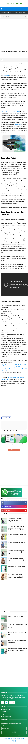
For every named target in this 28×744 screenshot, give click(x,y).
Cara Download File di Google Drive (10, 431)
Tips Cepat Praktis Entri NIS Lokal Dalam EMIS (14, 365)
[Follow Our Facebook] (2, 702)
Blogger (17, 741)
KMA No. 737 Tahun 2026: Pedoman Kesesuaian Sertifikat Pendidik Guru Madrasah (17, 626)
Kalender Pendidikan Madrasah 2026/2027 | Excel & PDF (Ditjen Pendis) (16, 520)
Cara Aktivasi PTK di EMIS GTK (15, 616)
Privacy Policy (6, 713)
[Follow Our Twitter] (6, 702)
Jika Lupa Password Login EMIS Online (12, 367)
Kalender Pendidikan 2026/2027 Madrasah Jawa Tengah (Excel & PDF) (16, 552)
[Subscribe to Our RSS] (13, 702)
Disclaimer (5, 711)
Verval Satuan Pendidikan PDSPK (11, 112)
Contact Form (6, 709)
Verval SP (6, 76)
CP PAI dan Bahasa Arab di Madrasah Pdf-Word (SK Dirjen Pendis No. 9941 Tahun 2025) (16, 575)
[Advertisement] (14, 34)
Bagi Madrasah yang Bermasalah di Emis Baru (13, 444)
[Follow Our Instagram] (10, 702)
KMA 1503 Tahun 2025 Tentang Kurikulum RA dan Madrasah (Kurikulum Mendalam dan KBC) (16, 528)
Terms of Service (7, 716)
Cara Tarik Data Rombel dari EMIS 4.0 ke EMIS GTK (13, 12)
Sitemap (5, 714)
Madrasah (18, 124)
